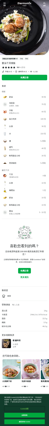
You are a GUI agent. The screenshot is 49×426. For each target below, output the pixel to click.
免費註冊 (24, 77)
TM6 (21, 59)
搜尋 (44, 5)
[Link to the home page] (24, 4)
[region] (24, 410)
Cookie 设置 (24, 408)
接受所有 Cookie (24, 422)
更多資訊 (24, 277)
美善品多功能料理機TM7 (10, 59)
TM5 (26, 59)
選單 (4, 5)
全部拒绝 (25, 415)
